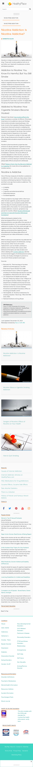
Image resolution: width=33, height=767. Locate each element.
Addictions (4, 632)
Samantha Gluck (8, 38)
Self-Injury (20, 658)
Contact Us (19, 746)
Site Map (7, 746)
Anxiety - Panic (6, 640)
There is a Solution (8, 492)
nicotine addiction (18, 252)
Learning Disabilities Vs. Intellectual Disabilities (15, 577)
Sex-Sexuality (21, 662)
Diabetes (4, 652)
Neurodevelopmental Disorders (23, 625)
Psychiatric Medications (8, 681)
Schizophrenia (21, 650)
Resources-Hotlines (7, 689)
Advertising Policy (16, 755)
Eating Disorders (6, 660)
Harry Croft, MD (20, 323)
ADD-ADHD (5, 628)
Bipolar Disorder (6, 644)
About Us (12, 746)
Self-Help (20, 654)
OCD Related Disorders (21, 629)
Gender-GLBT (6, 664)
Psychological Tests (7, 697)
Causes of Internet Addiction (11, 471)
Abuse (3, 624)
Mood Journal (5, 701)
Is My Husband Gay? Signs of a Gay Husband (15, 547)
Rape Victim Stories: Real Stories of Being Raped (16, 534)
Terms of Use (8, 750)
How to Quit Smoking (11, 456)
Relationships (21, 646)
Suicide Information (7, 693)
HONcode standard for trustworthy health (23, 715)
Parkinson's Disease (23, 633)
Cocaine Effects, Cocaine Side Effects (14, 484)
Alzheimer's (4, 636)
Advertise (25, 746)
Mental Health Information (9, 685)
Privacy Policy (17, 750)
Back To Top (4, 611)
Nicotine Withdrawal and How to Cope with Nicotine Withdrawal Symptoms (15, 213)
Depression (4, 648)
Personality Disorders (23, 637)
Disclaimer (25, 750)
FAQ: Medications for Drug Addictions (14, 481)
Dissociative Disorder (7, 656)
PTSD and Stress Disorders (22, 642)
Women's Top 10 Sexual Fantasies (11, 518)
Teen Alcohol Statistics (9, 488)
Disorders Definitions (7, 677)
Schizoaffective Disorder (22, 667)
